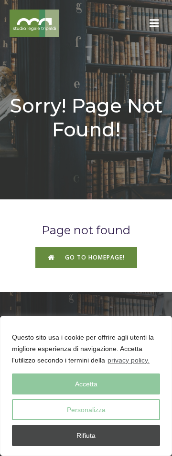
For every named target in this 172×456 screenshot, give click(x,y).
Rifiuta (86, 435)
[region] (86, 386)
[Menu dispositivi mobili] (154, 23)
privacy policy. (129, 360)
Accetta (86, 384)
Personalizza (86, 410)
